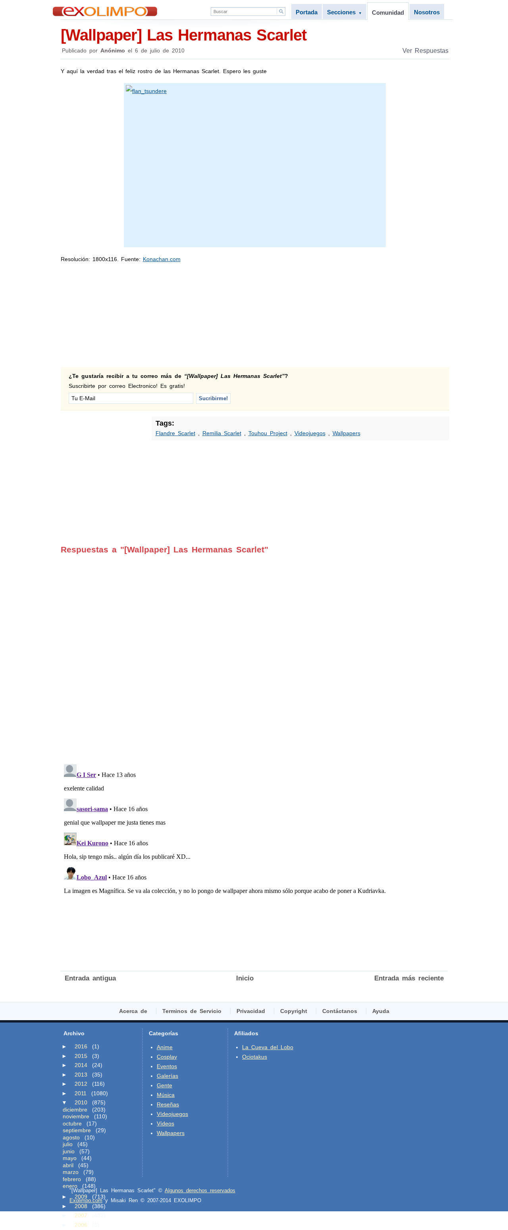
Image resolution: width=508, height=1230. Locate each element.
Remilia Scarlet (221, 433)
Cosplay (167, 1057)
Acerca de (133, 1011)
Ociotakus (254, 1057)
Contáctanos (339, 1011)
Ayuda (380, 1011)
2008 (81, 1206)
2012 (81, 1084)
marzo (71, 1172)
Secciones (344, 12)
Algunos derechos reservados (200, 1190)
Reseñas (168, 1104)
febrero (72, 1179)
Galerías (167, 1076)
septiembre (77, 1130)
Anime (165, 1047)
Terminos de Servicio (191, 1011)
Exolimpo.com (85, 1200)
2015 (81, 1056)
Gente (164, 1085)
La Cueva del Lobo (267, 1047)
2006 (81, 1225)
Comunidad (388, 12)
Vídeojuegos (172, 1114)
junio (69, 1151)
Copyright (293, 1011)
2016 (81, 1046)
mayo (70, 1158)
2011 (81, 1093)
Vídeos (165, 1123)
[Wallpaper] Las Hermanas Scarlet (183, 35)
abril (68, 1165)
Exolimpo (105, 11)
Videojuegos (309, 433)
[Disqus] (254, 653)
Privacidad (251, 1011)
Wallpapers (346, 433)
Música (166, 1095)
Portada (307, 12)
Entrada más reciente (409, 978)
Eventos (167, 1066)
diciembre (75, 1109)
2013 (81, 1074)
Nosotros (427, 12)
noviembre (76, 1116)
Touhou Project (267, 433)
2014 (81, 1065)
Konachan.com (162, 259)
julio (68, 1144)
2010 (81, 1102)
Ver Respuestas (425, 50)
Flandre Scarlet (175, 433)
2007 (81, 1215)
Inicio (245, 978)
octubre (72, 1123)
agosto (71, 1137)
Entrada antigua (90, 978)
